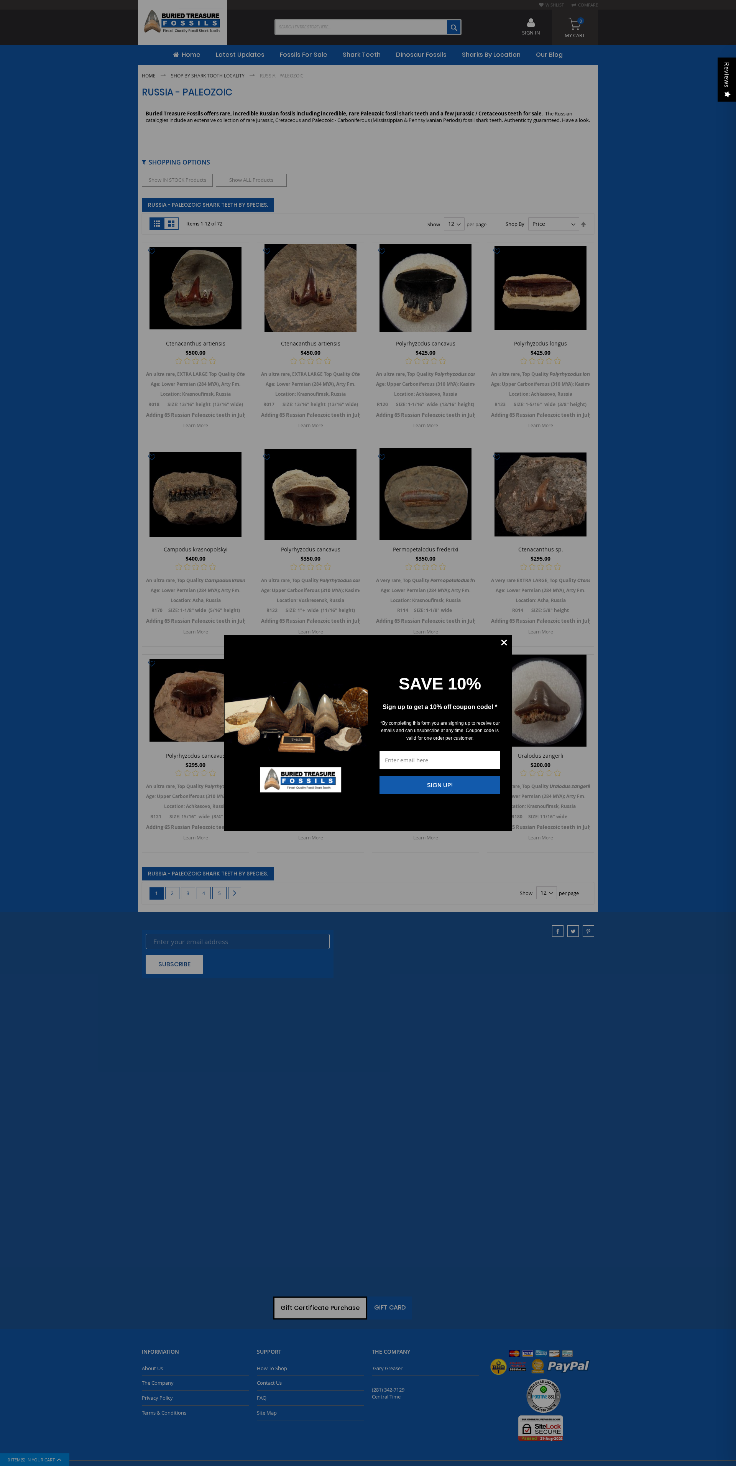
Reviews (727, 75)
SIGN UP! (440, 785)
